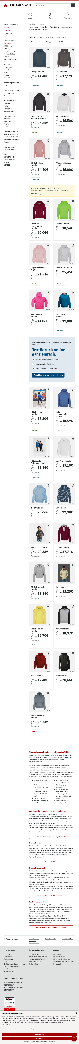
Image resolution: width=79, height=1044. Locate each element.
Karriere (7, 969)
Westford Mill (9, 111)
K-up (6, 127)
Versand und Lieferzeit (37, 959)
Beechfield (8, 121)
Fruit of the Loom (10, 54)
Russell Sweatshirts (67, 939)
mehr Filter (61, 42)
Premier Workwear (11, 137)
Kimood (7, 109)
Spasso (6, 85)
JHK (5, 62)
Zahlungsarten (34, 954)
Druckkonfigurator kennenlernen (48, 375)
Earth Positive (9, 93)
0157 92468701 (9, 990)
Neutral (7, 96)
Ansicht (53, 28)
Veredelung (46, 42)
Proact (6, 162)
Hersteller (50, 37)
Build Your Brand (10, 51)
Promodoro (8, 67)
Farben (31, 37)
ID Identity (8, 46)
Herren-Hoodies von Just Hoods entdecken (51, 862)
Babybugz (7, 88)
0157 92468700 (9, 985)
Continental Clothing (11, 90)
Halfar (6, 106)
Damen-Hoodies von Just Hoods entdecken (51, 896)
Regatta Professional (11, 139)
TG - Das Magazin (10, 971)
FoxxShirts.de (48, 191)
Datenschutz (8, 959)
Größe (40, 37)
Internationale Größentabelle (63, 961)
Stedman (7, 75)
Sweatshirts (10, 33)
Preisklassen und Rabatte (38, 956)
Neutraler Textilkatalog (61, 959)
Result (6, 142)
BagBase (7, 103)
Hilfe (49, 18)
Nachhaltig (32, 42)
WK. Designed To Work (12, 134)
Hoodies (9, 30)
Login (30, 18)
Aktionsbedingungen (11, 966)
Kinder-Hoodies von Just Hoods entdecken (51, 927)
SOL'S (6, 72)
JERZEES (7, 165)
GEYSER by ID (9, 157)
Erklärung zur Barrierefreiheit (14, 964)
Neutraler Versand (59, 956)
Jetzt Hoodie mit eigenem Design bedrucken (51, 837)
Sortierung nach (65, 28)
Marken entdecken (10, 149)
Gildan (6, 56)
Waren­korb (67, 15)
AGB (5, 961)
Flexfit (6, 124)
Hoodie (44, 757)
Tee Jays (7, 78)
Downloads (57, 964)
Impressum (8, 956)
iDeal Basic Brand (10, 160)
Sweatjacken (10, 36)
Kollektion (60, 37)
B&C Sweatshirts (34, 943)
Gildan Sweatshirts (50, 939)
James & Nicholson (10, 59)
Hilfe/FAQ (57, 954)
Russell (6, 70)
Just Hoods (8, 28)
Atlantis (7, 119)
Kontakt (7, 954)
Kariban (7, 64)
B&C (5, 48)
